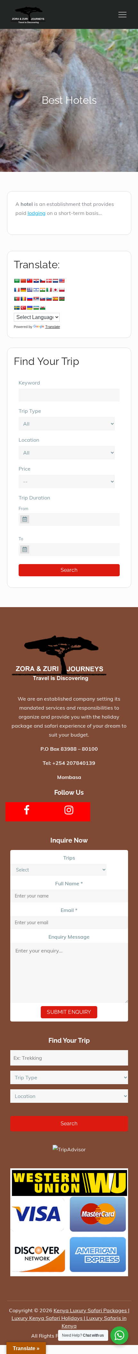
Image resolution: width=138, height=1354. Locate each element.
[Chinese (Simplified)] (23, 280)
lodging (37, 213)
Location (29, 440)
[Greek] (29, 289)
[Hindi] (42, 289)
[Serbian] (36, 298)
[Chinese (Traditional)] (29, 280)
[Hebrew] (36, 289)
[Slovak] (42, 298)
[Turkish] (23, 307)
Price (24, 468)
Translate (52, 327)
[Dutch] (55, 280)
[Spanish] (55, 298)
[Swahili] (62, 298)
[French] (17, 289)
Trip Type (30, 411)
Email (69, 910)
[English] (62, 280)
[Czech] (42, 280)
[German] (23, 289)
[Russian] (29, 298)
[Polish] (62, 289)
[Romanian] (23, 298)
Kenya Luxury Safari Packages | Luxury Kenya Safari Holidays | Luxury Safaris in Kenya (70, 1318)
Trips (69, 857)
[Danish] (49, 280)
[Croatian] (36, 280)
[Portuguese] (17, 298)
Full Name (69, 883)
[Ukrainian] (29, 307)
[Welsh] (42, 307)
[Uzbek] (36, 307)
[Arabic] (17, 280)
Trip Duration (34, 497)
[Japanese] (55, 289)
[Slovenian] (49, 298)
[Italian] (49, 289)
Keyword (29, 382)
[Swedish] (17, 307)
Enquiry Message (69, 937)
